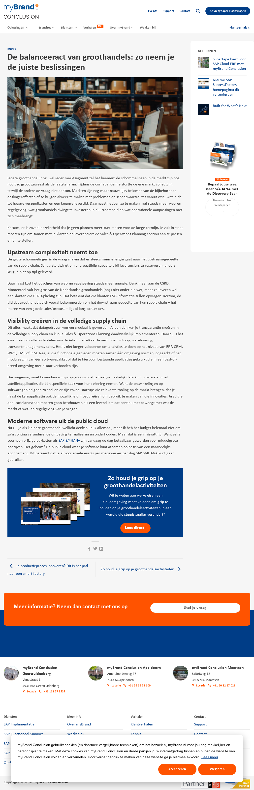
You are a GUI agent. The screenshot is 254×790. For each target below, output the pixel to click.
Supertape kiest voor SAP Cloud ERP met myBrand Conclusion (229, 64)
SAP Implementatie (19, 724)
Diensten (67, 27)
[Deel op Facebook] (89, 549)
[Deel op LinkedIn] (101, 549)
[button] (198, 11)
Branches (44, 27)
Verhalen (89, 27)
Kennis (11, 49)
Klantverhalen (142, 724)
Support (168, 11)
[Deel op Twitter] (95, 549)
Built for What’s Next (230, 106)
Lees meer (209, 757)
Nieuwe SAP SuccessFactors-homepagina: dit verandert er (226, 87)
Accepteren (177, 769)
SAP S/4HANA (69, 441)
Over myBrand (120, 27)
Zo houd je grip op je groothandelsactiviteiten (138, 569)
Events (153, 11)
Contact (185, 11)
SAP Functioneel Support (23, 734)
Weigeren (217, 769)
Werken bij (148, 27)
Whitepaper (222, 179)
